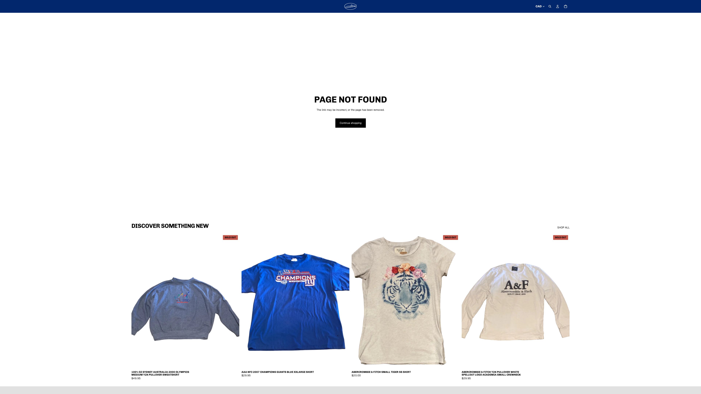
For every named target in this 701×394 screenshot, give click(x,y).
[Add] (343, 363)
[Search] (550, 6)
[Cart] (566, 6)
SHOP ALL (563, 227)
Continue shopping (350, 123)
